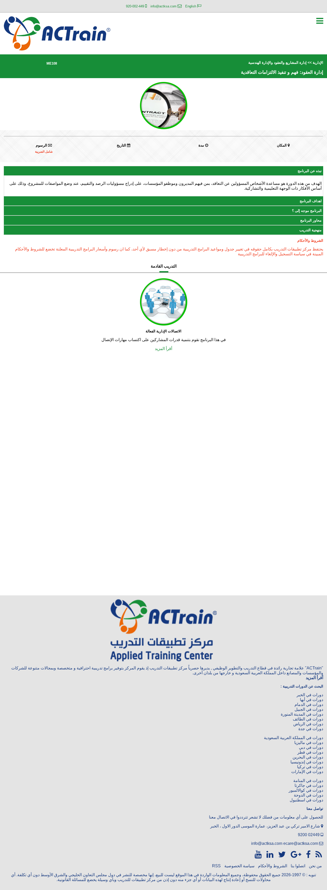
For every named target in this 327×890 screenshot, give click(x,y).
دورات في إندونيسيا (306, 762)
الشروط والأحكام (272, 866)
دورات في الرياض (308, 724)
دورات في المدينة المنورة (302, 714)
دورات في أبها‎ (311, 699)
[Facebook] (307, 854)
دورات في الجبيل (309, 709)
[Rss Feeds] (317, 854)
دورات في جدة (310, 729)
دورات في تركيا (310, 767)
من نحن (315, 866)
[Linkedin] (268, 854)
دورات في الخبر (310, 695)
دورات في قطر (310, 752)
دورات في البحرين (308, 757)
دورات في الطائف (308, 719)
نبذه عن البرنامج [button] (310, 171)
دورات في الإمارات (307, 771)
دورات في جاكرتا (309, 785)
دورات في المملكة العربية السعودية (293, 738)
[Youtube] (258, 854)
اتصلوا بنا (298, 866)
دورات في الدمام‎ (309, 704)
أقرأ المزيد (163, 348)
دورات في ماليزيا (308, 742)
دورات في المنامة (308, 780)
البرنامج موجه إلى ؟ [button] (307, 211)
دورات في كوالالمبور (306, 790)
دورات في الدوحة (308, 795)
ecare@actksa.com (300, 843)
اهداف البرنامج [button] (311, 201)
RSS (216, 866)
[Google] (294, 854)
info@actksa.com (266, 843)
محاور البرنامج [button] (311, 220)
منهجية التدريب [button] (310, 230)
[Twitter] (281, 854)
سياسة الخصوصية (239, 866)
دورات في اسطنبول (306, 800)
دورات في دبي (311, 747)
